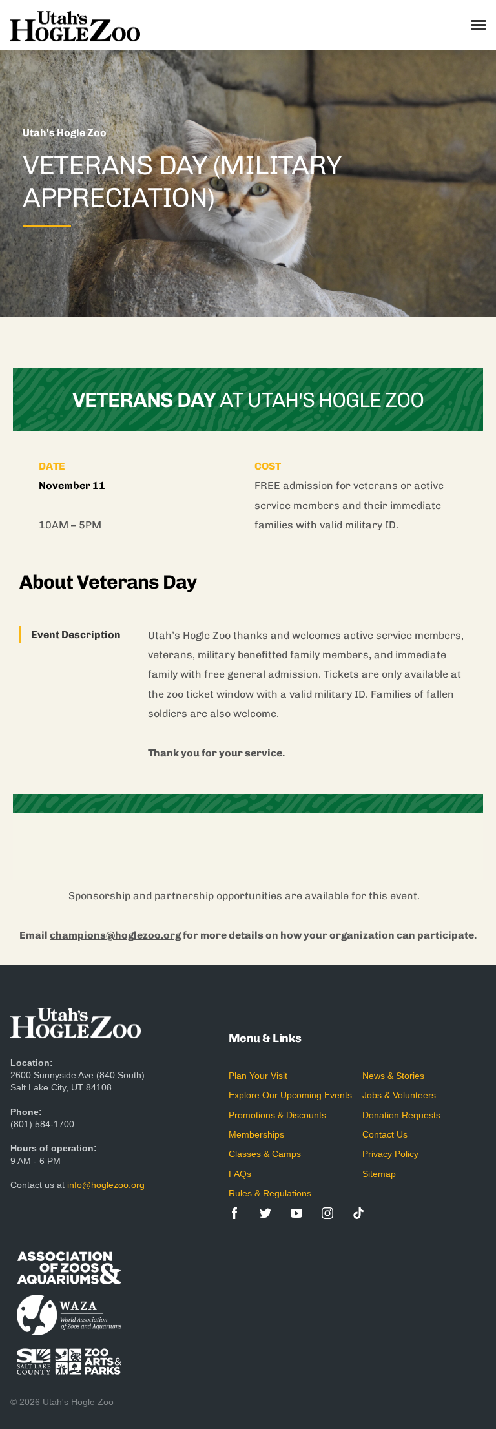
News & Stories (393, 1075)
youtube (296, 1213)
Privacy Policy (390, 1154)
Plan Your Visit (258, 1075)
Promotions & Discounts (277, 1115)
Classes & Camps (265, 1154)
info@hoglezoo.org (106, 1185)
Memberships (256, 1134)
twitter (265, 1213)
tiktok (358, 1213)
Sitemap (379, 1174)
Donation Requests (401, 1115)
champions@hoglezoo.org (115, 935)
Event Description (76, 635)
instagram (327, 1213)
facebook (234, 1213)
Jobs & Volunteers (399, 1095)
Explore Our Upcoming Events (290, 1095)
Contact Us (385, 1134)
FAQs (240, 1174)
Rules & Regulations (270, 1193)
